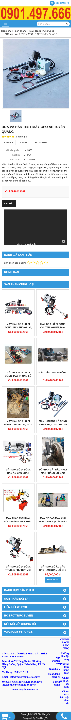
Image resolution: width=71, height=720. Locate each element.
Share (9, 142)
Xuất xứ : (16, 155)
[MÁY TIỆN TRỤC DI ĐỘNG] (53, 354)
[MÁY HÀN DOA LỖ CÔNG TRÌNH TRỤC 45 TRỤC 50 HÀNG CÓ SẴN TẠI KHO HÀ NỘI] (53, 403)
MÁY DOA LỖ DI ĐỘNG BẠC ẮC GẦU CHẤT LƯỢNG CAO (18, 473)
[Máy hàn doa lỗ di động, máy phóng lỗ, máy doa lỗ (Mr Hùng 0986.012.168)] (18, 306)
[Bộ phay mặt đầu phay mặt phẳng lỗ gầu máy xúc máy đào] (53, 451)
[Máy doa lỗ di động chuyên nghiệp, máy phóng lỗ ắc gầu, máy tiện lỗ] (53, 306)
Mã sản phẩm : (13, 150)
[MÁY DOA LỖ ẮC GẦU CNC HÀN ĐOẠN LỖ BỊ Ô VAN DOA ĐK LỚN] (53, 548)
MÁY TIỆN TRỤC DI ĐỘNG (52, 372)
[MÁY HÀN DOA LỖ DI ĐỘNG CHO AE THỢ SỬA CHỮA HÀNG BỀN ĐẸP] (18, 403)
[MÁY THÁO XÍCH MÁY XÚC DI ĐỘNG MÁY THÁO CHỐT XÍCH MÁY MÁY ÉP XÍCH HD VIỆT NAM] (18, 500)
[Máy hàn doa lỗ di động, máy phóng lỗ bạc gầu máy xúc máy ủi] (18, 354)
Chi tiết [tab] (9, 203)
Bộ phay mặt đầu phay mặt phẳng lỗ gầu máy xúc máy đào (53, 473)
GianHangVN (42, 718)
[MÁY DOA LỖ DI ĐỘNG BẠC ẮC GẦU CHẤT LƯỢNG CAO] (18, 451)
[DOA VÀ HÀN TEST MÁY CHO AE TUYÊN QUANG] (35, 73)
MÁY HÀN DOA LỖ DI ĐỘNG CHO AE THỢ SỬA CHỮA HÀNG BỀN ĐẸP (18, 424)
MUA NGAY (53, 580)
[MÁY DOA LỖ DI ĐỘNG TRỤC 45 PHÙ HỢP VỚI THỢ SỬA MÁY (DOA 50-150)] (18, 548)
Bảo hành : (15, 159)
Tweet (25, 142)
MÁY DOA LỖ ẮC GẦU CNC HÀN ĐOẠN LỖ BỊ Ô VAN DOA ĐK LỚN (53, 570)
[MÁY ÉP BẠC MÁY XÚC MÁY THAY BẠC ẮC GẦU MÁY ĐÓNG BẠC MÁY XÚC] (53, 500)
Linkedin (42, 142)
